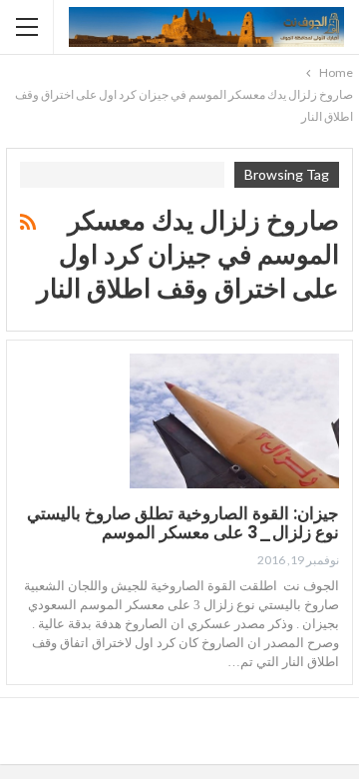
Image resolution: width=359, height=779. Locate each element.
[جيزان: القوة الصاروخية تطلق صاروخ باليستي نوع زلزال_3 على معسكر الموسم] (234, 420)
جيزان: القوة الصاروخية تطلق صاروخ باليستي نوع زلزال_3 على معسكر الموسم (183, 522)
